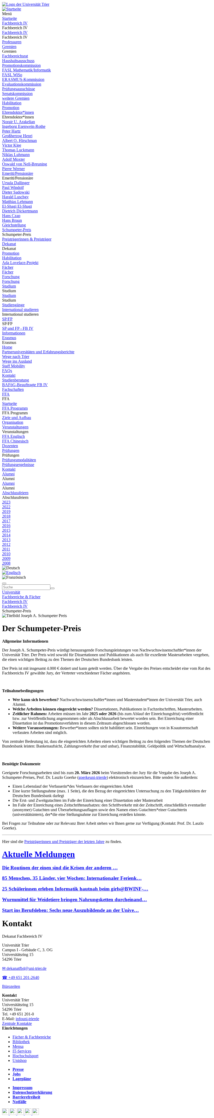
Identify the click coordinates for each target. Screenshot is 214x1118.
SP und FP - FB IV (17, 328)
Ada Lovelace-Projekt (20, 262)
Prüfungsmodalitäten (19, 460)
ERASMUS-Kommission (23, 79)
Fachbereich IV (15, 23)
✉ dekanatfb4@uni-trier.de (24, 968)
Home (7, 347)
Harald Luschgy (15, 197)
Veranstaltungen (15, 427)
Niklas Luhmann (16, 154)
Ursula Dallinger (15, 183)
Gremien (9, 46)
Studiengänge (13, 305)
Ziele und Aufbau (16, 417)
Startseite (9, 18)
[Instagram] (28, 1113)
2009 (6, 558)
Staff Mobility (13, 366)
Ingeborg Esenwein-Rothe (23, 126)
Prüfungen (10, 450)
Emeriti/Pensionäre (17, 173)
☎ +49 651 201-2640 (20, 977)
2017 (6, 521)
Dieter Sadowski (15, 192)
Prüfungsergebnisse (18, 464)
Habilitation (11, 103)
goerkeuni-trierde (93, 777)
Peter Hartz (11, 131)
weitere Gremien (15, 98)
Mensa (18, 1046)
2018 (6, 516)
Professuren (11, 42)
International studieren (20, 309)
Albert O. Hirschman (19, 140)
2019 (6, 511)
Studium (9, 286)
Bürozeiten (11, 986)
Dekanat (9, 244)
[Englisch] (11, 572)
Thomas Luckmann (18, 150)
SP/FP (7, 319)
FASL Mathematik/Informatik (26, 70)
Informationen (13, 333)
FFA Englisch (13, 436)
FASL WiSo (12, 75)
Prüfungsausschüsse (18, 89)
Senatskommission (17, 93)
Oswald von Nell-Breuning (24, 164)
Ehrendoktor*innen (18, 112)
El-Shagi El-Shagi (17, 206)
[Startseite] (25, 4)
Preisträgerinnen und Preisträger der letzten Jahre (64, 841)
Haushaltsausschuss (18, 60)
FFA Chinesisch (15, 441)
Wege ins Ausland (17, 361)
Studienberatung (15, 380)
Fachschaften (13, 389)
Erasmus (9, 338)
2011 (6, 549)
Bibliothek (21, 1041)
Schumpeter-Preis (16, 230)
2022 (6, 507)
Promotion (10, 107)
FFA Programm (15, 408)
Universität (11, 592)
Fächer (7, 267)
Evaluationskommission (21, 84)
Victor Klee (11, 145)
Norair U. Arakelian (18, 121)
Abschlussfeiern (15, 493)
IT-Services (22, 1051)
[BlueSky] (13, 1113)
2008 (6, 563)
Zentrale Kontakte (17, 1023)
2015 (6, 530)
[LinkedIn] (35, 1113)
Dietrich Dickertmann (20, 211)
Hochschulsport (25, 1056)
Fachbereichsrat (15, 56)
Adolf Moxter (13, 159)
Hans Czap (11, 215)
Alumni (8, 474)
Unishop (20, 1060)
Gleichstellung (14, 225)
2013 (6, 539)
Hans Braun (12, 220)
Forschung (11, 276)
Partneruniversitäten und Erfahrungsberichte (38, 352)
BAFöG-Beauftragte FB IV (25, 384)
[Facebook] (6, 1113)
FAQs (7, 370)
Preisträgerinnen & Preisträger (26, 239)
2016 (6, 525)
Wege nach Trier (15, 356)
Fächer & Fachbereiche (32, 1037)
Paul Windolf (13, 187)
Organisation (12, 422)
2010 (6, 554)
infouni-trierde (27, 1019)
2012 (6, 544)
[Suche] (4, 583)
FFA (6, 394)
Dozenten (10, 446)
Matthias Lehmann (17, 201)
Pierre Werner (13, 168)
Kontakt (8, 375)
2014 (6, 535)
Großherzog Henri (17, 136)
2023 (6, 502)
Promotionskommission (21, 65)
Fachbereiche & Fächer (21, 597)
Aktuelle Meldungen (38, 854)
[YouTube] (21, 1113)
